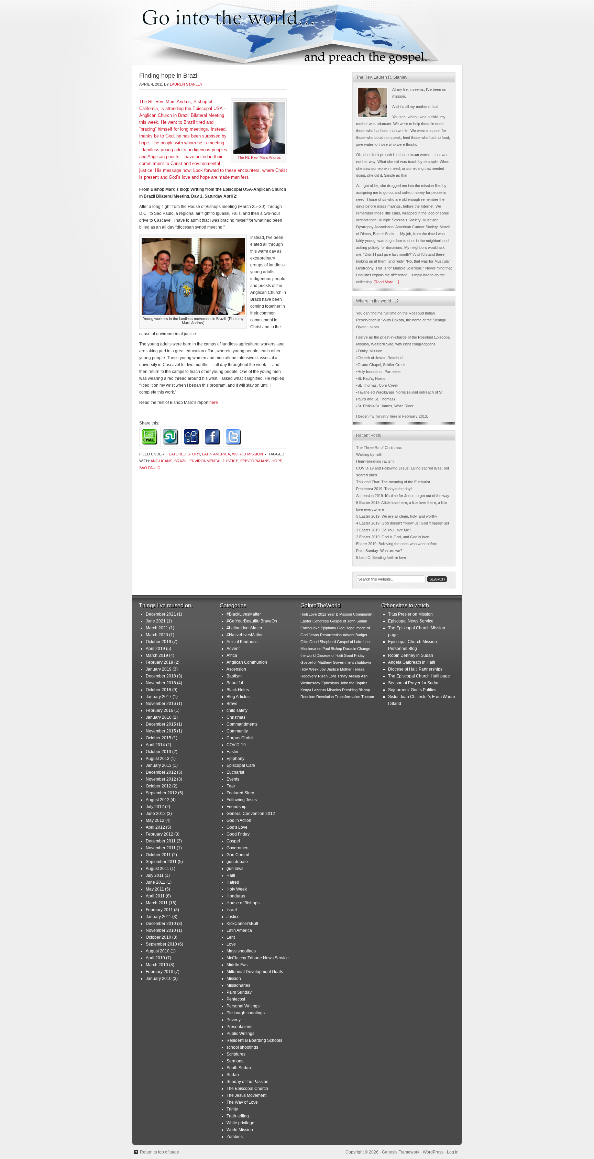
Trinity (232, 1109)
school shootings (242, 1047)
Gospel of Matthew (316, 662)
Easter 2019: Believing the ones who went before (396, 544)
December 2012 (161, 772)
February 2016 (159, 710)
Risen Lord (327, 676)
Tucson (367, 697)
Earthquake (310, 628)
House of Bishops (243, 903)
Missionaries (238, 985)
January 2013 (159, 765)
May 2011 (155, 889)
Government (238, 848)
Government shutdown (352, 662)
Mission (234, 978)
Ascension (236, 669)
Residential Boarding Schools (254, 1040)
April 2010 (155, 958)
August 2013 (157, 758)
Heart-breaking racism (375, 461)
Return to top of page (159, 1152)
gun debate (237, 861)
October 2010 (158, 937)
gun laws (235, 868)
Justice (233, 916)
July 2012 (155, 806)
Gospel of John (342, 621)
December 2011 (161, 841)
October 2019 (158, 641)
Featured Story (183, 454)
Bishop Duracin (343, 649)
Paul (326, 649)
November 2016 (161, 703)
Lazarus (319, 690)
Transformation (347, 697)
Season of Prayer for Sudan (414, 683)
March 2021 (157, 628)
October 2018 (158, 689)
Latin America (216, 454)
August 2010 (157, 951)
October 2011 (158, 854)
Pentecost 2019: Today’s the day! (384, 489)
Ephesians (330, 683)
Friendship (236, 806)
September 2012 (161, 793)
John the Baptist (353, 683)
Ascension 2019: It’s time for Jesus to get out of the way (402, 496)
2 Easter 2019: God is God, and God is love (392, 537)
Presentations (239, 1026)
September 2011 (161, 861)
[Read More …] (386, 282)
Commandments (242, 724)
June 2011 (155, 882)
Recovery (308, 676)
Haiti (231, 875)
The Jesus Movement (246, 1095)
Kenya (305, 690)
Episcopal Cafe (241, 765)
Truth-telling (238, 1116)
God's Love (237, 827)
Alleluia (354, 676)
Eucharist (235, 772)
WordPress (433, 1152)
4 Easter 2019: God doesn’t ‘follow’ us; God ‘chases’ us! (402, 523)
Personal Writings (243, 1006)
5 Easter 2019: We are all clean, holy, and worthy (396, 516)
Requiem (307, 697)
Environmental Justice (213, 461)
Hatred (233, 882)
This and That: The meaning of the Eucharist (393, 482)
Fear (231, 786)
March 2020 (157, 634)
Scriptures (236, 1054)
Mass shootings (241, 951)
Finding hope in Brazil (169, 75)
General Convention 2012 (251, 813)
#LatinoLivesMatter (244, 628)
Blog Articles (238, 696)
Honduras (236, 896)
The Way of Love (242, 1102)
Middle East (238, 964)
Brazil (180, 461)
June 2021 (156, 621)
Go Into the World (297, 32)
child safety (237, 710)
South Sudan (239, 1068)
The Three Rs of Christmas (379, 447)
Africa (232, 655)
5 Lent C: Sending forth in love (381, 557)
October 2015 (158, 738)
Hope (277, 461)
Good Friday (238, 834)
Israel (232, 909)
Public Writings (240, 1033)
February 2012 (159, 834)
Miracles (334, 690)
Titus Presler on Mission (410, 614)
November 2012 (161, 779)
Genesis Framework (400, 1152)
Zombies (235, 1136)
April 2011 (155, 896)
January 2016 (159, 717)
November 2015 (161, 731)
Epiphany (235, 758)
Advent (233, 648)
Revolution (325, 697)
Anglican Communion (247, 662)
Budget (361, 635)
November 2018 (161, 683)
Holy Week (237, 889)
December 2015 (161, 724)
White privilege (240, 1123)
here (213, 402)
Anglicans (161, 461)
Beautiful (235, 683)
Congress (320, 621)
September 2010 (161, 944)
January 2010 (159, 978)
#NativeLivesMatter (245, 634)
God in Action (239, 820)
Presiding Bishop (356, 690)
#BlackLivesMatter (244, 614)
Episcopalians (255, 461)
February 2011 (159, 909)
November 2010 (161, 930)
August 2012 (157, 799)
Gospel (233, 841)
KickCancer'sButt (242, 923)
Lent (231, 937)
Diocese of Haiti (330, 655)
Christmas (236, 717)
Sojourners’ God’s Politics (412, 689)
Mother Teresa (352, 669)
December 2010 (161, 923)
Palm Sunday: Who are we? (379, 551)
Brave (232, 703)
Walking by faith (369, 454)
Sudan (233, 1074)
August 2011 (157, 868)
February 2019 (159, 662)
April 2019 (155, 648)
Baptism (234, 676)
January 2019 (159, 669)
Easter (233, 751)
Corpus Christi (240, 738)
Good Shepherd (322, 642)
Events (233, 779)
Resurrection (331, 635)
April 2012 (155, 827)
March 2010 (157, 964)
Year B (332, 614)
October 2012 (158, 786)
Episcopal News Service (410, 621)
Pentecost (236, 999)
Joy (323, 669)
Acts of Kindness (242, 641)
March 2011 (157, 903)
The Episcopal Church (247, 1088)
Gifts (304, 642)
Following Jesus (242, 799)
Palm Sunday (239, 992)
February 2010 (159, 971)
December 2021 (161, 614)
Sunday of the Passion (247, 1081)
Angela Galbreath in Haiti (411, 662)
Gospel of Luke (349, 642)
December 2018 (161, 676)
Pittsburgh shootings (246, 1013)
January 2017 (159, 696)
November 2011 (161, 848)
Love (231, 944)
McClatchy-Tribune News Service (258, 958)
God (340, 628)
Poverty (234, 1019)
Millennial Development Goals (255, 971)
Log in (453, 1152)
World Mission (247, 454)
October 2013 (158, 751)
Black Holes (238, 689)
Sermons (235, 1061)
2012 (322, 614)
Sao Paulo (150, 468)
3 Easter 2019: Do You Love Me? (383, 530)
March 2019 (157, 655)
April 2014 (155, 744)
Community (237, 731)
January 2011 (158, 916)
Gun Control (238, 854)
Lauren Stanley (186, 84)
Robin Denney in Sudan (410, 655)
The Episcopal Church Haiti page (419, 676)
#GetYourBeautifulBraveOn (252, 621)
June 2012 (156, 813)
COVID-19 (236, 744)
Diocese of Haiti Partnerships (415, 669)
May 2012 (155, 820)
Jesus (314, 635)
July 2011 (155, 875)
